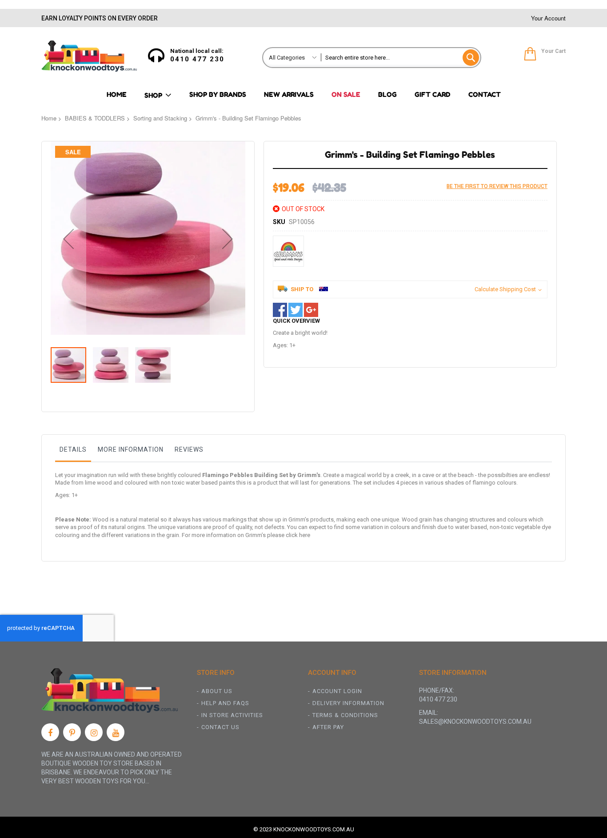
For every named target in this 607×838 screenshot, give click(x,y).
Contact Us (220, 727)
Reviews (189, 449)
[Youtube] (115, 732)
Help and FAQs (225, 703)
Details (73, 449)
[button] (68, 238)
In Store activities (232, 715)
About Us (216, 691)
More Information (131, 449)
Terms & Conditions (345, 715)
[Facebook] (50, 732)
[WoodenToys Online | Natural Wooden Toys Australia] (89, 56)
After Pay (328, 727)
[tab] (73, 451)
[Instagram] (94, 732)
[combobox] (400, 57)
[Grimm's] (288, 251)
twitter (295, 310)
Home (48, 118)
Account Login (337, 691)
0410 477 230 (197, 59)
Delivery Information (348, 703)
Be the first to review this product (497, 186)
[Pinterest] (72, 732)
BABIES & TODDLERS (95, 118)
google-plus (311, 310)
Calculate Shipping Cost (505, 289)
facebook (280, 310)
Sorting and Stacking (160, 118)
